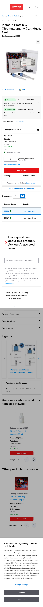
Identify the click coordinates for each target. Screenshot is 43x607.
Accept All (21, 600)
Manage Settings (21, 585)
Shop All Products (13, 16)
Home (4, 16)
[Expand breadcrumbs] (36, 16)
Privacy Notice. (9, 283)
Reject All (21, 592)
